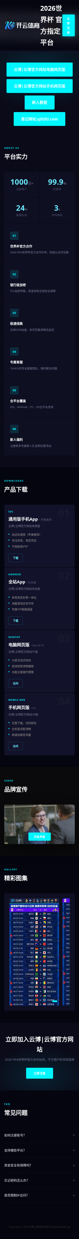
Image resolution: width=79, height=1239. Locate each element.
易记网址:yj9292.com (39, 119)
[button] (16, 1001)
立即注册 (68, 25)
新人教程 (39, 102)
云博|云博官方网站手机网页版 (39, 86)
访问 (15, 683)
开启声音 (39, 836)
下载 (15, 558)
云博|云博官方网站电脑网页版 (39, 69)
